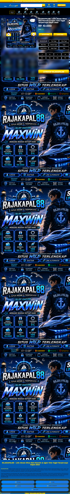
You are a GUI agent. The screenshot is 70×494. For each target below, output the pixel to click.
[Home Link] (13, 5)
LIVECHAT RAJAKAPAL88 (53, 72)
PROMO (19, 482)
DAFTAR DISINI (45, 34)
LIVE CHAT (35, 489)
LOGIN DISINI (60, 34)
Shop (5, 6)
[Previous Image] (8, 34)
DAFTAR (19, 486)
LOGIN (52, 482)
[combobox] (31, 5)
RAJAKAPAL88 (4, 468)
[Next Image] (33, 34)
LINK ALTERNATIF (53, 485)
